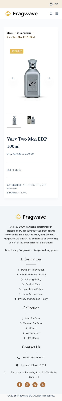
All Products (31, 185)
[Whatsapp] (42, 384)
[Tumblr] (35, 384)
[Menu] (56, 13)
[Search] (51, 14)
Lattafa (21, 192)
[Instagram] (27, 384)
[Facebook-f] (19, 384)
